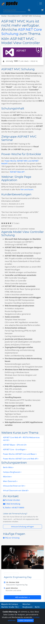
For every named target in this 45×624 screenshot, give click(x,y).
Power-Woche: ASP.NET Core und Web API (20, 459)
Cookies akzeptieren (25, 620)
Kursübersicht (14, 16)
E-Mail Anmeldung (12, 504)
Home (3, 16)
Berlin (37, 607)
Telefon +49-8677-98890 (14, 507)
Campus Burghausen (12, 472)
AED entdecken (22, 597)
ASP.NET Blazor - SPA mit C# (14, 445)
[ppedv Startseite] (9, 3)
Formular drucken (12, 500)
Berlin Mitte (8, 467)
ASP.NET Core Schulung (21, 31)
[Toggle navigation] (41, 3)
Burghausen (27, 607)
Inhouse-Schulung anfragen (22, 526)
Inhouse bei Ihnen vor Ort (14, 486)
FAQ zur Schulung (12, 538)
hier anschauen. (27, 189)
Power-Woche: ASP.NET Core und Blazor (19, 454)
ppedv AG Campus (10, 604)
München (7, 476)
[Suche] (29, 10)
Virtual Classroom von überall (15, 490)
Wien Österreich (10, 481)
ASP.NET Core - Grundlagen (14, 449)
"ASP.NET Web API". (17, 172)
